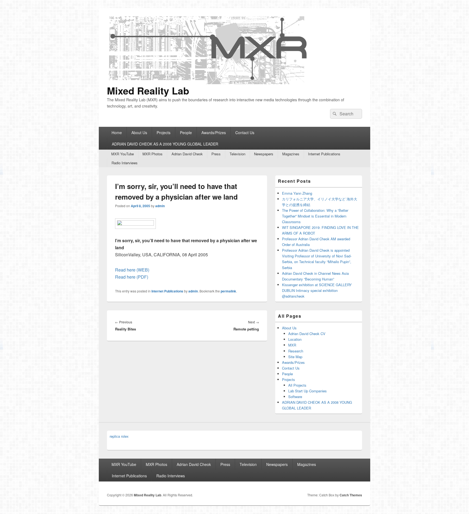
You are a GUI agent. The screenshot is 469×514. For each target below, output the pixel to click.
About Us (139, 132)
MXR (292, 345)
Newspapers (263, 153)
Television (237, 153)
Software (295, 396)
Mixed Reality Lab (148, 90)
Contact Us (244, 132)
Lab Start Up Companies (307, 390)
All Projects (297, 385)
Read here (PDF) (131, 277)
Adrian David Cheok (187, 153)
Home (117, 132)
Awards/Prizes (213, 132)
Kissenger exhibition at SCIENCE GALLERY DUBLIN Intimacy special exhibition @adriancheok (317, 290)
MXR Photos (152, 153)
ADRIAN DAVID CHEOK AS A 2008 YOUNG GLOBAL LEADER (165, 144)
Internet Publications (324, 153)
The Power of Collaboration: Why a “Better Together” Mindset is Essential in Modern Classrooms (315, 216)
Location (295, 339)
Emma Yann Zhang (297, 193)
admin (160, 205)
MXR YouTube (122, 153)
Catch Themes (351, 495)
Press (216, 153)
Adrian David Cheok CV (306, 333)
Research (295, 351)
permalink (228, 291)
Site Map (295, 356)
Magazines (290, 153)
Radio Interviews (125, 162)
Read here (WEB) (132, 270)
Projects (163, 132)
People (186, 132)
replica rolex (119, 436)
